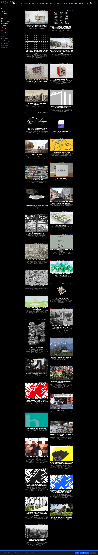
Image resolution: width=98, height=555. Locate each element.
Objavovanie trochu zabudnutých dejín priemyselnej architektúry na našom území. (36, 106)
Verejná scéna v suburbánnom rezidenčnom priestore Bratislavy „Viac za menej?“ (37, 129)
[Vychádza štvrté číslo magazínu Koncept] (61, 124)
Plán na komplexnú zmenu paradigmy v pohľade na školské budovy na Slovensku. (36, 182)
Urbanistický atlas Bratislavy (37, 286)
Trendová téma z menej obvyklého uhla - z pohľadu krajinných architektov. (61, 277)
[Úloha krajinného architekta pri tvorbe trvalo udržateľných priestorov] (61, 267)
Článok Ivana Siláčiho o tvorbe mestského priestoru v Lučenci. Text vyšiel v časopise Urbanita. (61, 519)
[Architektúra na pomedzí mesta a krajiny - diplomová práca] (36, 301)
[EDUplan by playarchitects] (36, 172)
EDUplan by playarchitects (37, 180)
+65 (72, 10)
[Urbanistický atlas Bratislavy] (36, 277)
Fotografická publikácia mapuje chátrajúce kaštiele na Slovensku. (61, 180)
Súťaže (42, 3)
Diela (26, 3)
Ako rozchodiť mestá (61, 410)
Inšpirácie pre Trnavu (37, 154)
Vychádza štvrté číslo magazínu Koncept (61, 131)
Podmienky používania (31, 553)
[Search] (91, 3)
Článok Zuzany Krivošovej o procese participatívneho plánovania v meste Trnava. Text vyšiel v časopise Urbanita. (61, 438)
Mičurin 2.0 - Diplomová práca (36, 348)
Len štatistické (84, 553)
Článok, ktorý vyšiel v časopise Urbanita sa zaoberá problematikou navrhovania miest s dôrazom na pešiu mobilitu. (61, 413)
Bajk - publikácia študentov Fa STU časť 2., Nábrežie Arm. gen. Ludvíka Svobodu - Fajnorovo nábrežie (61, 463)
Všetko (2, 8)
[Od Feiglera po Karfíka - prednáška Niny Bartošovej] (36, 96)
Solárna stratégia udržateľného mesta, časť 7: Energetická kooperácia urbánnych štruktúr (37, 485)
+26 (47, 89)
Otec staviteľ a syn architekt (61, 298)
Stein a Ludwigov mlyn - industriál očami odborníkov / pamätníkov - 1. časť (61, 326)
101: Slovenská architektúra (61, 79)
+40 (47, 63)
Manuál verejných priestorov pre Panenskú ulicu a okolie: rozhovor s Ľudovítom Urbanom (61, 202)
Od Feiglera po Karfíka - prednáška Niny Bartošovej (37, 104)
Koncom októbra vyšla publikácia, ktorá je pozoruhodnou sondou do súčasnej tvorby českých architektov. (61, 253)
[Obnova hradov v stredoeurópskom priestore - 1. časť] (36, 447)
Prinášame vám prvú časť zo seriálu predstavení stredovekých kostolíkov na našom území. (61, 359)
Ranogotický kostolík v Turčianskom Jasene (61, 357)
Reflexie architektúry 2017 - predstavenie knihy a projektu (61, 250)
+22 (47, 112)
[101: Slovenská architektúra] (61, 71)
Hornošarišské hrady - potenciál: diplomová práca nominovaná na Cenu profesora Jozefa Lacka (36, 80)
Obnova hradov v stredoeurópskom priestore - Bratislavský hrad (61, 382)
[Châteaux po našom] (61, 170)
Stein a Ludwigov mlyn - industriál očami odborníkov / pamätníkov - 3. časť (37, 540)
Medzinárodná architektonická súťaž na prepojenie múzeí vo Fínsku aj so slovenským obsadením (36, 514)
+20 (72, 117)
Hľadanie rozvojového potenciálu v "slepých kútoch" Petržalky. (61, 31)
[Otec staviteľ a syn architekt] (61, 290)
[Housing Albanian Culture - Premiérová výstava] (36, 196)
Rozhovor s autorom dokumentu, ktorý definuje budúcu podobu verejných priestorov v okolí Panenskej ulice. (61, 205)
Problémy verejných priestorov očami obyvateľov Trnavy (61, 435)
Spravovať (93, 553)
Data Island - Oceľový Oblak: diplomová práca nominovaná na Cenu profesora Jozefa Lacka (36, 26)
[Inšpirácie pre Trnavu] (36, 146)
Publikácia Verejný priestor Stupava (61, 152)
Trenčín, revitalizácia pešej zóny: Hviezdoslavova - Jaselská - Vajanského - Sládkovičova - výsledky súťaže (61, 52)
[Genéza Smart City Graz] (61, 218)
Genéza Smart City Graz (61, 225)
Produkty (52, 3)
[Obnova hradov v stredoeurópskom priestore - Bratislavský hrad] (61, 373)
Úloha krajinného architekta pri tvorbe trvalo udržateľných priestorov (61, 274)
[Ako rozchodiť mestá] (61, 401)
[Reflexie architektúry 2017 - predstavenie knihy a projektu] (61, 242)
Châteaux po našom (61, 178)
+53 (72, 37)
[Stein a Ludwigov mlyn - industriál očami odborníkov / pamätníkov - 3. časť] (36, 532)
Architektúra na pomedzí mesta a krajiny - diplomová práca (36, 308)
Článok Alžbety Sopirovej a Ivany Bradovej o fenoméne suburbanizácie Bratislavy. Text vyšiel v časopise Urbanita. (36, 132)
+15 (72, 211)
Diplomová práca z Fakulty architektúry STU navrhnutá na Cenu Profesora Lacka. (36, 376)
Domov (21, 3)
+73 (47, 34)
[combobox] (91, 3)
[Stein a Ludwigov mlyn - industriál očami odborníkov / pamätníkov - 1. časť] (61, 317)
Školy (76, 3)
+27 (72, 89)
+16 (47, 188)
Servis (65, 3)
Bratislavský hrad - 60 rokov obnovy (36, 260)
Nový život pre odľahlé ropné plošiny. (37, 28)
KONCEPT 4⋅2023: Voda (61, 132)
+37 (72, 63)
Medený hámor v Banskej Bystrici (36, 233)
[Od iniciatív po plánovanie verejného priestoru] (61, 510)
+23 (72, 138)
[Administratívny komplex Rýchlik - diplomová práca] (36, 365)
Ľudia (37, 3)
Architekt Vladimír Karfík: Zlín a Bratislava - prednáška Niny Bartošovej (61, 107)
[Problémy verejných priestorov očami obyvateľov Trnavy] (61, 427)
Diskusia (31, 3)
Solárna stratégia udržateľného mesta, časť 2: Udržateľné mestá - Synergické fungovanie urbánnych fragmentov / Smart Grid (61, 492)
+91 (47, 10)
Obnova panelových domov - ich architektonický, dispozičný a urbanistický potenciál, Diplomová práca (37, 52)
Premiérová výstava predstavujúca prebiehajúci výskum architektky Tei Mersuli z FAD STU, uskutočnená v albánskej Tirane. (37, 207)
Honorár (59, 3)
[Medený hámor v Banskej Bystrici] (36, 223)
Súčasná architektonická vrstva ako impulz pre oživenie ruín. (37, 83)
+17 (72, 308)
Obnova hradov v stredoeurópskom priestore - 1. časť (37, 457)
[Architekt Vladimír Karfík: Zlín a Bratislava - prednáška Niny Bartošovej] (61, 97)
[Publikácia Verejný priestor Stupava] (61, 145)
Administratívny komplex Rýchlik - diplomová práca (36, 374)
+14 (72, 283)
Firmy (47, 3)
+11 (72, 445)
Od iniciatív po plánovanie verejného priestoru (61, 517)
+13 (47, 358)
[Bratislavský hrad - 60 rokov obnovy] (36, 251)
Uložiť (76, 553)
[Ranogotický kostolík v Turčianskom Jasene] (61, 347)
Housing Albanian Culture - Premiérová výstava (37, 205)
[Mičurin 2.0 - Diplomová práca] (36, 333)
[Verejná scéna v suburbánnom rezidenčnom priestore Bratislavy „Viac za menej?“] (36, 120)
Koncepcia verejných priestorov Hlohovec (36, 428)
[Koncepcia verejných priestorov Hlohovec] (36, 420)
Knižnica (71, 3)
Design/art (82, 3)
